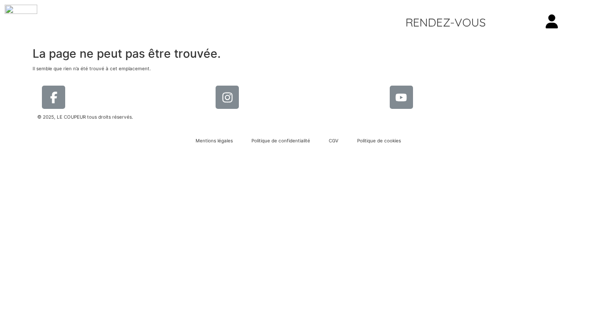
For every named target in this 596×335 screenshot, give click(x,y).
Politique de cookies (379, 140)
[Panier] (530, 22)
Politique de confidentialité (280, 140)
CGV (334, 140)
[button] (445, 22)
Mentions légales (214, 140)
